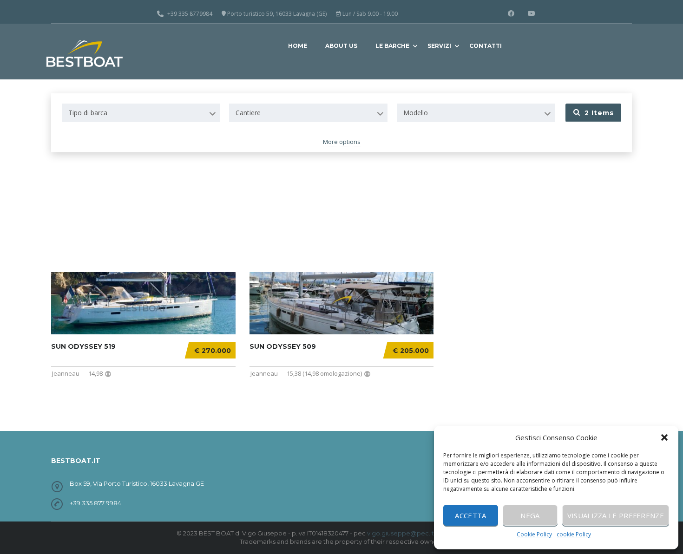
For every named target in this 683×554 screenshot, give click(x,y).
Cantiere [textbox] (248, 112)
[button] (664, 437)
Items (599, 113)
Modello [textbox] (415, 112)
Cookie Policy (534, 534)
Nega (529, 515)
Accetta (470, 515)
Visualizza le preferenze (615, 515)
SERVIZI (439, 45)
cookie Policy (574, 534)
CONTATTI (485, 45)
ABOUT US (341, 45)
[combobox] (141, 113)
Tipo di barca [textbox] (87, 112)
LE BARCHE (392, 45)
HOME (297, 45)
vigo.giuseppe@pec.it (400, 533)
